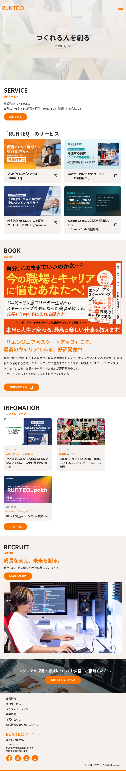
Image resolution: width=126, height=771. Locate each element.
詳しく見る (15, 117)
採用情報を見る (17, 576)
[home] (13, 8)
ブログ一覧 (15, 526)
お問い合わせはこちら (63, 680)
